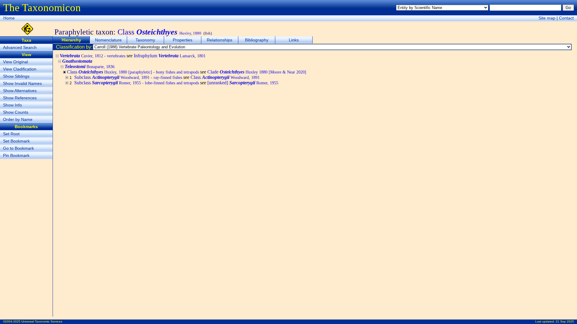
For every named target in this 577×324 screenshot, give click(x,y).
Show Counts (15, 112)
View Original (15, 61)
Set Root (11, 133)
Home (9, 18)
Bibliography (256, 40)
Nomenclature (108, 40)
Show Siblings (16, 76)
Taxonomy (145, 40)
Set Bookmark (16, 141)
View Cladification (19, 69)
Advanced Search (20, 47)
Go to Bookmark (18, 148)
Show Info (12, 105)
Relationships (219, 40)
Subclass (128, 77)
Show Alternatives (20, 90)
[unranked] (242, 82)
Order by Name (17, 119)
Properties (182, 40)
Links (294, 40)
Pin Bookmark (16, 155)
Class (225, 77)
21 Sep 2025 (565, 321)
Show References (20, 97)
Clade (256, 71)
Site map (547, 18)
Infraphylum (170, 55)
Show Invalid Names (22, 83)
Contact (566, 18)
